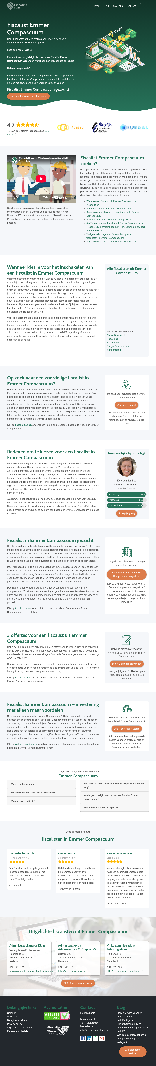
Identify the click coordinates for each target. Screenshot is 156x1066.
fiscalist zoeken (23, 424)
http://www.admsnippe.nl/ (72, 971)
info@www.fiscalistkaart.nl (94, 1030)
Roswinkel (112, 338)
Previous (2, 876)
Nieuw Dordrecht (116, 335)
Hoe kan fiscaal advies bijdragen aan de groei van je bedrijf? (132, 1028)
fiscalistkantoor (23, 608)
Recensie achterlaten (18, 1031)
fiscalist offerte (23, 677)
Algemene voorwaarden (19, 1027)
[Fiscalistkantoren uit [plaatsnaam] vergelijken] (127, 553)
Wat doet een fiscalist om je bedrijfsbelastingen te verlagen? (131, 1039)
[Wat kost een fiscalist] (127, 710)
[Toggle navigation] (144, 6)
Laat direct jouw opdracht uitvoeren (28, 96)
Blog (106, 6)
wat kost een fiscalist (26, 744)
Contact (131, 6)
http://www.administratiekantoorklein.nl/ (31, 971)
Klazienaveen (114, 342)
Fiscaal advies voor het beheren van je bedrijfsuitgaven (129, 1017)
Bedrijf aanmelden (17, 1020)
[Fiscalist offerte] (127, 641)
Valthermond (114, 349)
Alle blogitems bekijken (132, 1051)
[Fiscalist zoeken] (127, 386)
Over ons (118, 6)
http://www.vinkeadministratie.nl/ (125, 971)
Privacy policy (14, 1024)
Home (96, 6)
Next (153, 876)
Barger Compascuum (118, 346)
